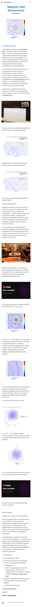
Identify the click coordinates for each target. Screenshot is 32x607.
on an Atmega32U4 (19, 79)
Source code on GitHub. (9, 589)
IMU (3, 51)
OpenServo (14, 574)
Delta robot (9, 565)
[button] (2, 2)
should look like (7, 95)
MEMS (25, 49)
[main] (16, 9)
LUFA (3, 79)
